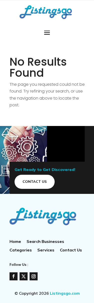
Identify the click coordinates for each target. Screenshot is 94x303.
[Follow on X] (24, 276)
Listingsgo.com (65, 293)
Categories (21, 250)
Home (15, 242)
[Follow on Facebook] (14, 276)
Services (45, 250)
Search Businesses (45, 242)
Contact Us (35, 181)
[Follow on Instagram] (34, 276)
